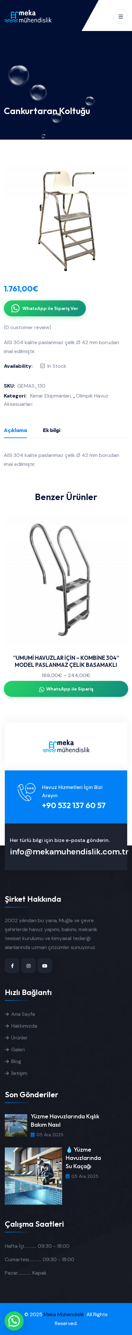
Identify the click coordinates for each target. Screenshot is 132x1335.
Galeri (18, 1049)
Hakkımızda (24, 1025)
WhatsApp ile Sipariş (69, 689)
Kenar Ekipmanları (50, 395)
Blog (16, 1061)
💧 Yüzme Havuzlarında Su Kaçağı (83, 1158)
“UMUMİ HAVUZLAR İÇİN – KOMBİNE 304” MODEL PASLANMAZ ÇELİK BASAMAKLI (66, 661)
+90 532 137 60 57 (74, 805)
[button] (14, 1321)
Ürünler (19, 1037)
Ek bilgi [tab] (51, 430)
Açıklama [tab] (15, 430)
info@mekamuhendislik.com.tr (69, 851)
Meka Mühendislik (64, 1314)
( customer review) (27, 327)
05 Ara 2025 (50, 1135)
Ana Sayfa (23, 1014)
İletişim (19, 1073)
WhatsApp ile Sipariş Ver (50, 308)
